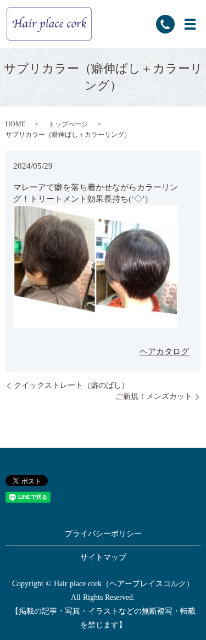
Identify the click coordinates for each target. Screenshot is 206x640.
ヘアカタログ (164, 351)
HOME (15, 124)
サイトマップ (103, 557)
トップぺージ (68, 124)
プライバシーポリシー (103, 534)
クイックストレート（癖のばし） (71, 385)
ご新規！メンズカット (153, 396)
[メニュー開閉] (190, 24)
